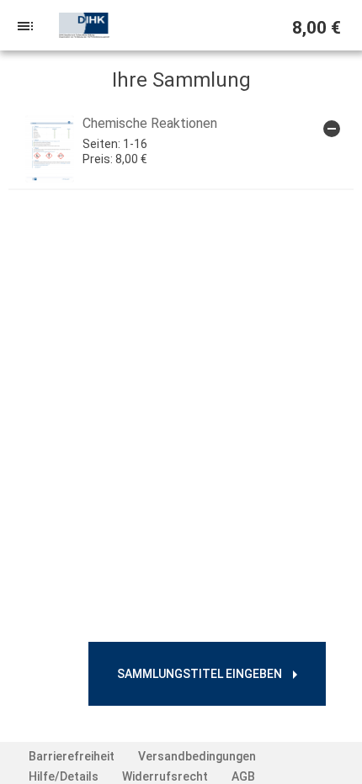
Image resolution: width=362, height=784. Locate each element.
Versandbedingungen (197, 756)
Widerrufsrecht (165, 776)
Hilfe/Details (63, 776)
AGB (243, 776)
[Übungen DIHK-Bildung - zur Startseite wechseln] (84, 25)
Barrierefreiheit (71, 756)
